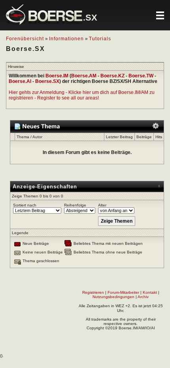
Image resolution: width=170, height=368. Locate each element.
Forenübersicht (25, 38)
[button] (160, 15)
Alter (102, 205)
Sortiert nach (24, 205)
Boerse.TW (140, 76)
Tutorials (100, 38)
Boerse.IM (56, 76)
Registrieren (93, 292)
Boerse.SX (47, 81)
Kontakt (150, 292)
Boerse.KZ (112, 76)
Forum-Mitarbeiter (123, 292)
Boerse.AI (20, 81)
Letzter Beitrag (119, 137)
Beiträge (144, 137)
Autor (37, 137)
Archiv (143, 297)
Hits (158, 137)
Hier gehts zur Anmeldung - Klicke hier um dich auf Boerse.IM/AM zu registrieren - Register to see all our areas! (82, 95)
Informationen (66, 38)
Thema (23, 137)
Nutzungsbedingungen (113, 297)
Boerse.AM (83, 76)
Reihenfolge (75, 205)
